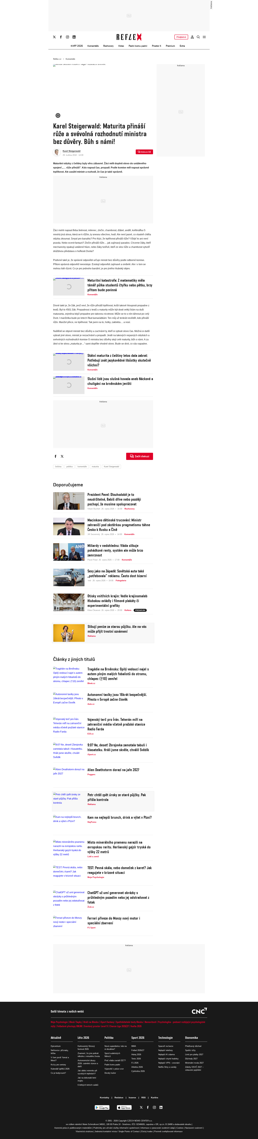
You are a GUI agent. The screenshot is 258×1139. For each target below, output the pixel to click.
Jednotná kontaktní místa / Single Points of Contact (117, 1131)
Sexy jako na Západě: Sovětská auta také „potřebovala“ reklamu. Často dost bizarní (117, 573)
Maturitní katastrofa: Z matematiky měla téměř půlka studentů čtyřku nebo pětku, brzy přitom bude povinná (119, 285)
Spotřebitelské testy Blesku (129, 1022)
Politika (109, 1037)
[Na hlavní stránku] (129, 37)
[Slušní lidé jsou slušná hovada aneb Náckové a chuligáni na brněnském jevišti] (69, 385)
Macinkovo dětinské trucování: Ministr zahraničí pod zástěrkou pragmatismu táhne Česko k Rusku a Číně (118, 525)
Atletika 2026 (137, 1067)
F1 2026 (134, 1063)
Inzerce (132, 1097)
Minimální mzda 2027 (194, 1063)
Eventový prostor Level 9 (96, 1026)
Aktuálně (56, 1037)
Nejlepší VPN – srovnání (169, 1063)
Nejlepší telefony (165, 1050)
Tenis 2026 (136, 1059)
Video (121, 45)
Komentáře (93, 45)
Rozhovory (108, 45)
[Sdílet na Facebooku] (55, 456)
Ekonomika (191, 1037)
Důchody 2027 (191, 1059)
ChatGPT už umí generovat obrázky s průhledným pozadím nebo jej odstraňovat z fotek (118, 897)
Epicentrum (56, 1046)
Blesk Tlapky (75, 1022)
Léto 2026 (83, 1037)
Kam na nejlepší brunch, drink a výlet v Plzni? (119, 817)
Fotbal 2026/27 (137, 1050)
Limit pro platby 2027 (194, 1054)
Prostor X (156, 45)
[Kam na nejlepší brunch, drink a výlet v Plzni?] (69, 824)
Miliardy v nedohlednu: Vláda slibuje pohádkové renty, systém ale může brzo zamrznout (115, 550)
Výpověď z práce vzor (114, 1069)
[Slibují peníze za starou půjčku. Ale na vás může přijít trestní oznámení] (69, 633)
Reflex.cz (57, 59)
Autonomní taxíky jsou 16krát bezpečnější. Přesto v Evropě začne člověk (117, 697)
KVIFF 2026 (77, 45)
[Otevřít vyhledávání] (198, 37)
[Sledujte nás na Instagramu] (67, 37)
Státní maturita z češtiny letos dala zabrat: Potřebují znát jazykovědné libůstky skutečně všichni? (119, 360)
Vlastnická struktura (84, 1131)
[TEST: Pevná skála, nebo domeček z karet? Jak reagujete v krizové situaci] (69, 874)
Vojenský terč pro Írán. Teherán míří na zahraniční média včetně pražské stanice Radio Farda (116, 724)
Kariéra (154, 1097)
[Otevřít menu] (204, 37)
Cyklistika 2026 (138, 1071)
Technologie (165, 1037)
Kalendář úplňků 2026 (60, 1069)
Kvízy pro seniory (58, 1065)
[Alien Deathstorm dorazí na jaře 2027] (69, 776)
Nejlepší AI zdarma (166, 1054)
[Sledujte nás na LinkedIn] (74, 37)
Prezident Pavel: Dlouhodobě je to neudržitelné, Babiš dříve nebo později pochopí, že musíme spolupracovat (114, 499)
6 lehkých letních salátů (88, 1085)
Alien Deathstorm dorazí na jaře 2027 (113, 770)
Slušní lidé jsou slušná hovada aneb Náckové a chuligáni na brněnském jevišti (120, 381)
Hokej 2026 (136, 1054)
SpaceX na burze (165, 1046)
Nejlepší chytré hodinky (168, 1059)
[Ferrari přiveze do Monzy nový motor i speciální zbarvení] (69, 924)
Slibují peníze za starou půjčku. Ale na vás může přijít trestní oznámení (117, 629)
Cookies (179, 1128)
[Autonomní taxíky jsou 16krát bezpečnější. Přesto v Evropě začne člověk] (69, 701)
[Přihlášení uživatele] (192, 37)
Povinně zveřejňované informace (168, 1131)
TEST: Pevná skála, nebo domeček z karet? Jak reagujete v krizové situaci (119, 870)
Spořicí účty (190, 1050)
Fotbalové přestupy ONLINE (69, 1026)
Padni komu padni (138, 45)
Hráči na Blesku (91, 1022)
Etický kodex (147, 1131)
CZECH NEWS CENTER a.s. (140, 1121)
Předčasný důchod (193, 1046)
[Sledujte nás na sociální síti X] (54, 37)
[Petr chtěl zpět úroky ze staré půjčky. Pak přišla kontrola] (69, 801)
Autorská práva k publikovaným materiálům (73, 1128)
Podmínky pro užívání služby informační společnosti (116, 1128)
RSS (143, 1097)
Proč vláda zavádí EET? (115, 1060)
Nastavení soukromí (194, 1128)
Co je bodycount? (58, 1073)
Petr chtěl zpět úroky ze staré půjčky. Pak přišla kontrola (117, 797)
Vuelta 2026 (136, 1026)
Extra (182, 45)
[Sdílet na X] (62, 456)
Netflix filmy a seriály (167, 1067)
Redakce (119, 1097)
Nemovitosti (150, 1022)
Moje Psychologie (59, 1022)
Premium (170, 45)
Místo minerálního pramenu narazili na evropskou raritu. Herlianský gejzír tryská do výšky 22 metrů (118, 847)
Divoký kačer (110, 1073)
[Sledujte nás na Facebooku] (61, 37)
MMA (133, 1046)
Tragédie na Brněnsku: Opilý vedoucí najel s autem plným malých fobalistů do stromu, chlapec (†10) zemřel (118, 674)
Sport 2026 (137, 1037)
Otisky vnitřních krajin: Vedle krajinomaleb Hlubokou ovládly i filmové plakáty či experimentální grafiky (117, 601)
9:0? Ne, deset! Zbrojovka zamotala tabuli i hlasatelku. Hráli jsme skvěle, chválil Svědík (118, 747)
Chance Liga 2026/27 (119, 1026)
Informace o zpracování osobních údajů (158, 1128)
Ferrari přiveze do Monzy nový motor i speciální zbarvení (113, 920)
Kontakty (104, 1097)
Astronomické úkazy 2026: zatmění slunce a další (88, 1063)
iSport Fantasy (107, 1022)
